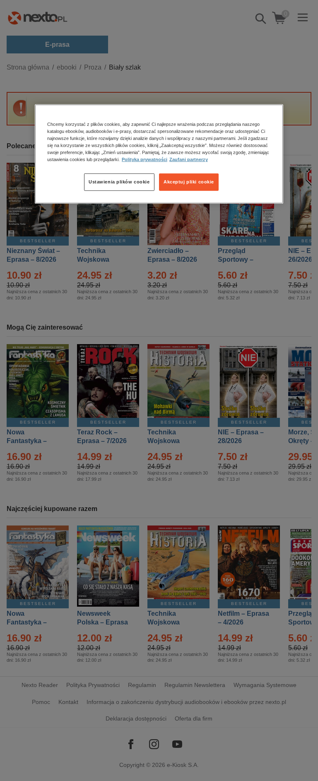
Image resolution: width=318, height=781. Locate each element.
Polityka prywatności (144, 159)
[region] (159, 154)
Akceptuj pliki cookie (189, 181)
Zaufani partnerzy (188, 159)
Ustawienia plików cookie (119, 181)
